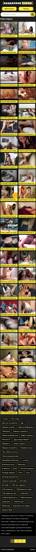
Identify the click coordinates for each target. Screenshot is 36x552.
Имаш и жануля (19, 444)
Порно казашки (7, 549)
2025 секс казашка (18, 485)
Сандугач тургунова (9, 481)
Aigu (22, 423)
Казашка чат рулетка (9, 448)
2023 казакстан (7, 489)
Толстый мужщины (27, 468)
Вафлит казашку (27, 435)
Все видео (10, 9)
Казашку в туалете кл (20, 431)
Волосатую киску (8, 464)
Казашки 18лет (7, 510)
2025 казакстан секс (9, 493)
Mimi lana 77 (6, 439)
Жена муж (21, 464)
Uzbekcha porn (18, 501)
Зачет (15, 468)
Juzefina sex (24, 493)
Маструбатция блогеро (10, 460)
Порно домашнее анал (10, 456)
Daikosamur (6, 444)
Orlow (20, 473)
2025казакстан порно (24, 489)
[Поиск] (32, 14)
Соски (28, 473)
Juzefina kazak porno (9, 497)
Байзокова (6, 506)
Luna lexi (25, 460)
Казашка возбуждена (25, 427)
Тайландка (6, 431)
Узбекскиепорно (26, 497)
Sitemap (32, 549)
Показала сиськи (26, 448)
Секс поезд (15, 419)
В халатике (6, 468)
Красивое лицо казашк (21, 506)
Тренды (26, 9)
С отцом (5, 419)
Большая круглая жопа (10, 477)
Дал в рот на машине (9, 423)
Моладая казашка (8, 473)
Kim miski (5, 485)
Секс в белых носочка (10, 452)
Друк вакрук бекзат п (22, 439)
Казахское (18, 3)
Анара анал (6, 501)
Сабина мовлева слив (10, 435)
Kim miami (23, 481)
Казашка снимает (8, 427)
